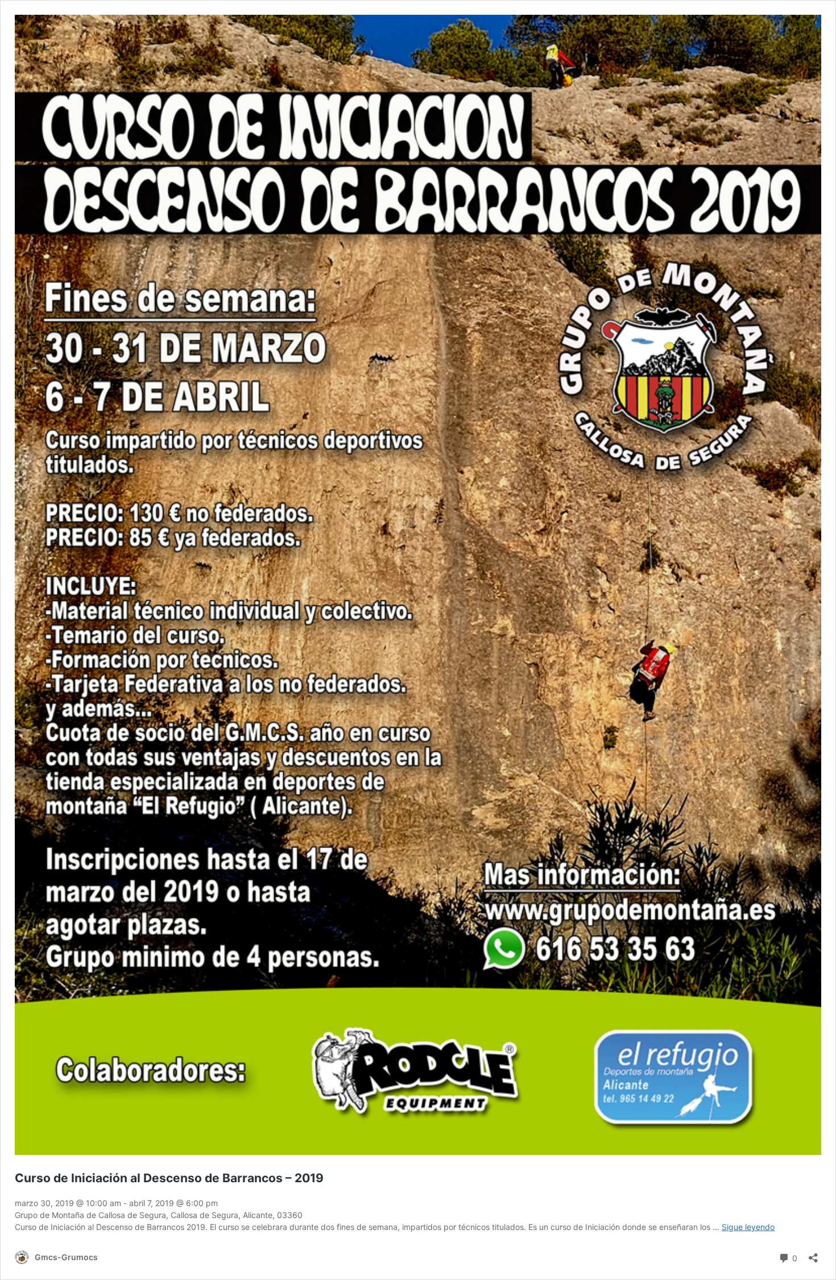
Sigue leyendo (748, 1227)
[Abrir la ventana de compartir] (813, 1254)
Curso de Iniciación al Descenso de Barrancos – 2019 (169, 1178)
